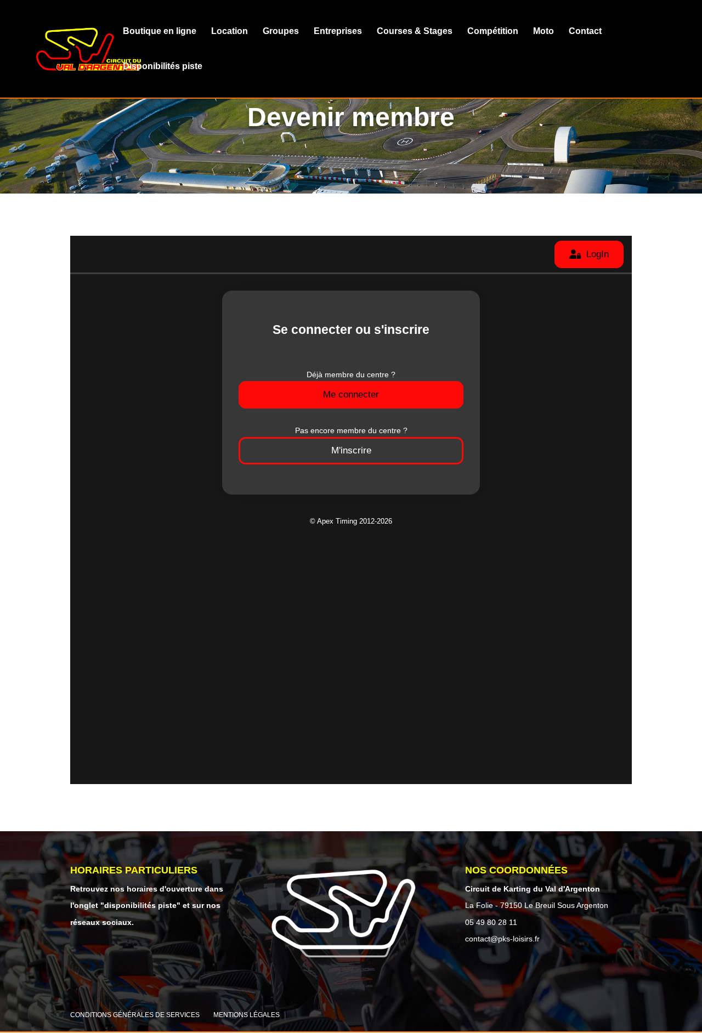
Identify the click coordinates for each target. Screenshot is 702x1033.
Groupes (281, 31)
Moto (543, 31)
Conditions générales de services (135, 1015)
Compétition (492, 31)
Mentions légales (246, 1015)
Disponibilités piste (162, 67)
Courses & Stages (414, 31)
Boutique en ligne (159, 31)
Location (229, 31)
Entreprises (338, 31)
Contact (585, 31)
